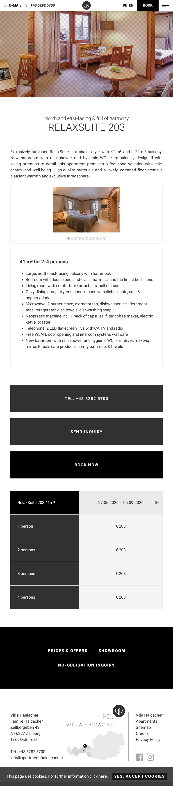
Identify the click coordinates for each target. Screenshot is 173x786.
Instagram (150, 757)
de (125, 5)
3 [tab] (75, 238)
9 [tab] (97, 238)
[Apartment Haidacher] (86, 5)
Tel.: (27, 751)
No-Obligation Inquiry (86, 665)
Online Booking (148, 5)
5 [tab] (83, 238)
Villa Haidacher (149, 715)
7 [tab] (90, 238)
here (102, 776)
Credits (142, 733)
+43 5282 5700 (43, 5)
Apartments (146, 721)
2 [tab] (72, 238)
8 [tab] (93, 238)
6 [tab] (86, 238)
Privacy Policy (148, 739)
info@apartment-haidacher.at (13, 5)
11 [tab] (104, 238)
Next (157, 502)
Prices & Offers (68, 650)
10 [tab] (101, 238)
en (131, 5)
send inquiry (87, 431)
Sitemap (143, 727)
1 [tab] (68, 238)
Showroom (111, 650)
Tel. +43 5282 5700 (86, 398)
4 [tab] (79, 238)
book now (87, 464)
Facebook (139, 757)
